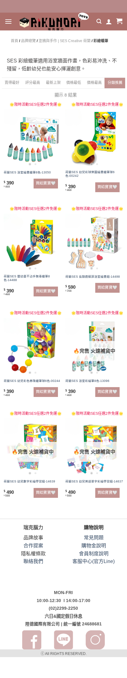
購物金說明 (93, 545)
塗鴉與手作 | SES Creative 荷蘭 (65, 41)
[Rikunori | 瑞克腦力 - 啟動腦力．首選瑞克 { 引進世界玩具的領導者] (54, 21)
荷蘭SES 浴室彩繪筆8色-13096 (87, 381)
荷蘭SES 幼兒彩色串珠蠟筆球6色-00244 (32, 381)
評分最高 (32, 83)
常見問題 (94, 537)
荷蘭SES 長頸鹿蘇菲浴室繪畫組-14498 (92, 276)
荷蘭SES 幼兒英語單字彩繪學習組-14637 (94, 481)
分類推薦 (115, 83)
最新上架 (53, 83)
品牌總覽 (28, 41)
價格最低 (73, 83)
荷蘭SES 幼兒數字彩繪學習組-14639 (29, 481)
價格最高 (94, 83)
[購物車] (119, 21)
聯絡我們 (33, 561)
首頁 (14, 41)
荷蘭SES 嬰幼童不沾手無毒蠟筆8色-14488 (27, 278)
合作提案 (33, 545)
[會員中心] (109, 21)
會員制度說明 (94, 553)
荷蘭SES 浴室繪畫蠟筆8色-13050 (27, 172)
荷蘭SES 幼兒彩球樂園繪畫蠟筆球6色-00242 (90, 173)
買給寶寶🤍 (46, 183)
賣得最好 (12, 83)
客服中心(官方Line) (93, 561)
